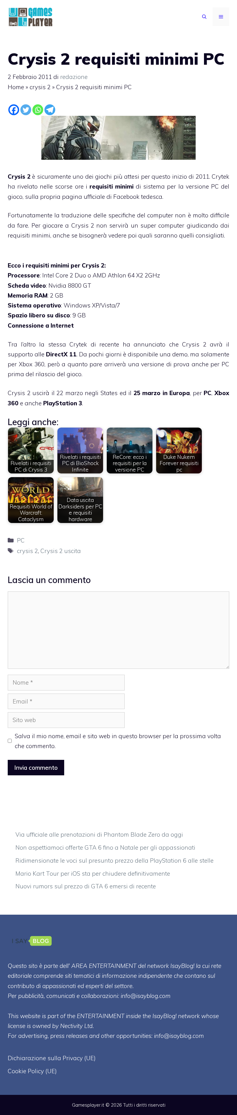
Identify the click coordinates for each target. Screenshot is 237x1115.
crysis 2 (40, 87)
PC (207, 393)
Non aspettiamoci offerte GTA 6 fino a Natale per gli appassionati (105, 847)
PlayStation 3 (62, 403)
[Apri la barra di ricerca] (204, 16)
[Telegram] (49, 109)
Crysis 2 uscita (60, 551)
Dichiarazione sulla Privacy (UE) (52, 1058)
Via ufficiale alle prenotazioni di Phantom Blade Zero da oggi (99, 834)
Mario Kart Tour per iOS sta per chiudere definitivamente (92, 873)
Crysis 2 (19, 176)
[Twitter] (25, 109)
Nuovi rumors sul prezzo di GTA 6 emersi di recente (85, 886)
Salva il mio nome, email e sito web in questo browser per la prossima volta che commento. (118, 741)
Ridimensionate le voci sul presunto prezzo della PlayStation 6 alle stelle (114, 860)
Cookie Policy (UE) (32, 1071)
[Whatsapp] (37, 109)
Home (16, 87)
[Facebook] (13, 109)
